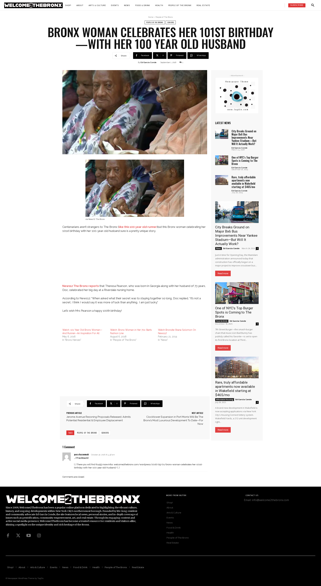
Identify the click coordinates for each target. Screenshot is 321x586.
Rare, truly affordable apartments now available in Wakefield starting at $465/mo (244, 182)
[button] (313, 5)
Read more (223, 273)
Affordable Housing (224, 399)
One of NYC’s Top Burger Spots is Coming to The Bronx (245, 160)
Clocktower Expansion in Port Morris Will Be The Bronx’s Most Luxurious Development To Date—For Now (173, 420)
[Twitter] (18, 535)
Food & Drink (221, 321)
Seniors (170, 22)
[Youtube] (28, 535)
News (218, 248)
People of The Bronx (164, 17)
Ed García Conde (148, 62)
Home (150, 17)
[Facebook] (8, 535)
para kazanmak (81, 454)
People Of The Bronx (87, 432)
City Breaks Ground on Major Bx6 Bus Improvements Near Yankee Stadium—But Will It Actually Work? (244, 137)
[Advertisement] (134, 260)
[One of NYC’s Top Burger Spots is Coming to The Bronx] (221, 160)
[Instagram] (39, 535)
